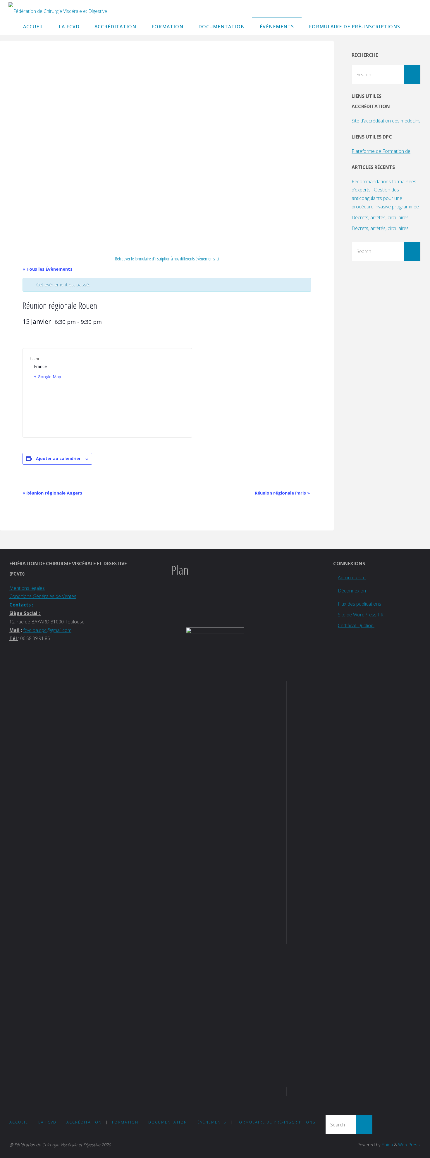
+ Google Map (47, 376)
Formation (125, 1122)
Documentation (167, 1122)
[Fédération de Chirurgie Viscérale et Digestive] (57, 9)
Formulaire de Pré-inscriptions (276, 1122)
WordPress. (409, 1144)
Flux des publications (359, 604)
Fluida (387, 1144)
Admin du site (352, 577)
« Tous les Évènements (48, 269)
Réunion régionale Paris (282, 493)
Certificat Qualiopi (356, 625)
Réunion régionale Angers (52, 493)
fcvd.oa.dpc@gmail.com (47, 630)
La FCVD (47, 1122)
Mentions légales (27, 588)
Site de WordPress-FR (360, 614)
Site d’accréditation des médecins (386, 120)
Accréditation (84, 1122)
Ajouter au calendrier (58, 458)
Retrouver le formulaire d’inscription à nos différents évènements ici (167, 258)
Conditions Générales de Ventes (42, 596)
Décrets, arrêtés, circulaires (380, 217)
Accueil (18, 1122)
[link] (413, 26)
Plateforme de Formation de (381, 151)
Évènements (211, 1122)
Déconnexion (352, 590)
